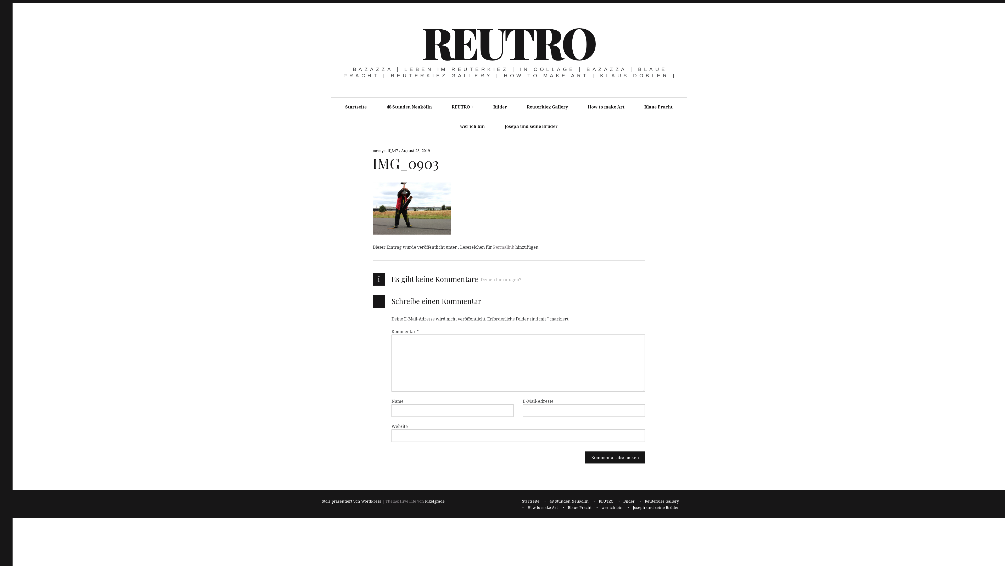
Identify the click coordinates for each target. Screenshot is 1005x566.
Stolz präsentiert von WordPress (351, 501)
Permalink (503, 247)
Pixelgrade (435, 501)
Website (400, 426)
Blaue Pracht (658, 107)
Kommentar (405, 331)
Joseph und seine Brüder (531, 126)
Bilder (500, 107)
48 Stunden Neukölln (409, 107)
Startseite (356, 107)
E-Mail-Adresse (538, 401)
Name (398, 401)
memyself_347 (386, 150)
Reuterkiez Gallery (547, 107)
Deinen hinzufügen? (501, 279)
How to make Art (606, 107)
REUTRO (508, 42)
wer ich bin (472, 126)
